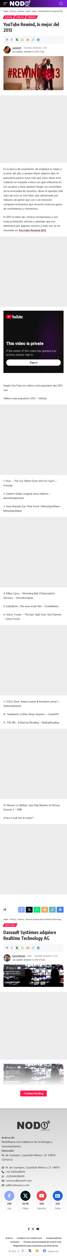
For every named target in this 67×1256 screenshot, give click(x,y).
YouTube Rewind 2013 (32, 230)
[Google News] (57, 1200)
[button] (6, 3)
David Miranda (18, 956)
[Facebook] (9, 1200)
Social (8, 17)
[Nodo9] (20, 3)
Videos (20, 17)
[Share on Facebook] (11, 39)
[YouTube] (37, 1229)
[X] (25, 1200)
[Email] (27, 39)
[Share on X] (17, 39)
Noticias (10, 925)
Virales (32, 17)
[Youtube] (41, 1200)
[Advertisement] (33, 129)
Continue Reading (33, 1093)
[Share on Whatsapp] (22, 39)
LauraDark (16, 48)
